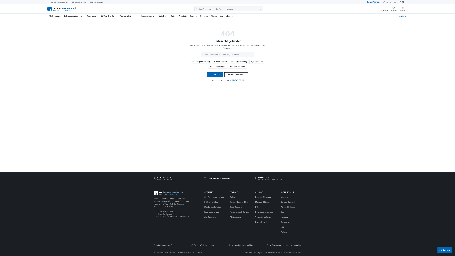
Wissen (214, 16)
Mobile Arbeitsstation (212, 207)
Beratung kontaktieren (236, 75)
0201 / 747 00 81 (375, 2)
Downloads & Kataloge (264, 212)
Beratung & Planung (263, 197)
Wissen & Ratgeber (237, 67)
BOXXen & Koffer (107, 16)
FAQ (257, 207)
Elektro (232, 197)
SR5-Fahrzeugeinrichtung (214, 197)
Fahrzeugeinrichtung (73, 16)
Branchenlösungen (217, 67)
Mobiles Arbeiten (126, 16)
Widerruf (284, 232)
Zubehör (162, 16)
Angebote (183, 16)
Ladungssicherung (146, 16)
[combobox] (228, 9)
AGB (282, 227)
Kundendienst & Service (239, 212)
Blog (221, 16)
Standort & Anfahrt (288, 202)
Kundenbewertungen (254, 253)
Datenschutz (285, 222)
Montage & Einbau (262, 202)
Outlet (173, 16)
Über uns (230, 16)
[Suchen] (260, 9)
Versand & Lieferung (263, 217)
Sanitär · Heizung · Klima (239, 202)
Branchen (204, 16)
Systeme (193, 16)
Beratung (402, 16)
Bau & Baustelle (236, 207)
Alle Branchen (235, 217)
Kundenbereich (261, 222)
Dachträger (91, 16)
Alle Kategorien (55, 16)
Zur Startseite (215, 75)
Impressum (285, 217)
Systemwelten (257, 62)
